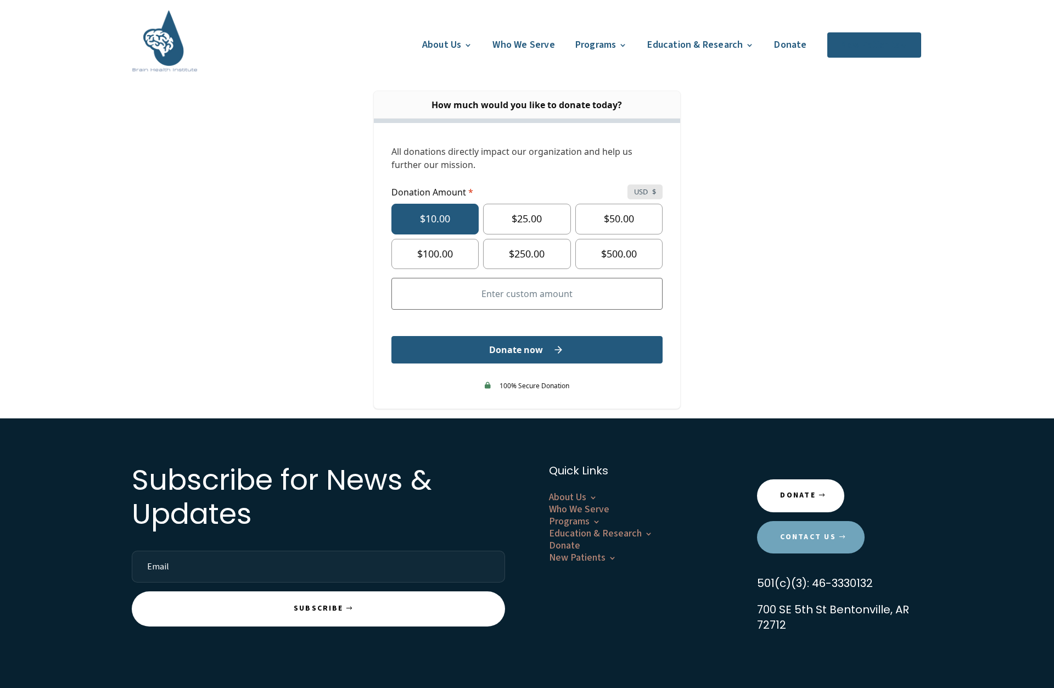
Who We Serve (523, 45)
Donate (790, 45)
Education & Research (695, 45)
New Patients (869, 45)
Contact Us (808, 537)
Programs (595, 45)
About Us (442, 45)
